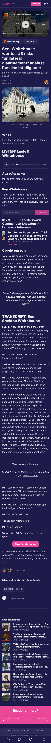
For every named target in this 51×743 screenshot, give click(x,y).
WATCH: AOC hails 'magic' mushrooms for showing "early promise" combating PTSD (31, 645)
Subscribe (36, 4)
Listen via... (30, 41)
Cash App (43, 472)
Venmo (24, 472)
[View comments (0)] (19, 739)
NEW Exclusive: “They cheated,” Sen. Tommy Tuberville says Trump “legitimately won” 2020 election (30, 685)
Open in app (13, 41)
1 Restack (25, 570)
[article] (25, 627)
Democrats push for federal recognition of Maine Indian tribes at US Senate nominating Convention (30, 665)
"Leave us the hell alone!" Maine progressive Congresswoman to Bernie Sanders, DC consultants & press (28, 695)
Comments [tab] (8, 589)
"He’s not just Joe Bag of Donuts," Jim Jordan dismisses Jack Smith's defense (30, 675)
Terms (29, 730)
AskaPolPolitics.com (32, 551)
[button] (8, 24)
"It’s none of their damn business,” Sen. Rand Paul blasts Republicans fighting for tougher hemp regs (31, 625)
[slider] (23, 33)
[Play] (6, 164)
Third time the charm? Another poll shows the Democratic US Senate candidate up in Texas (29, 635)
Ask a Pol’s (42, 293)
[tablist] (13, 589)
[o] (6, 627)
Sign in (45, 4)
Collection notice (39, 730)
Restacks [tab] (19, 589)
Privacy (23, 730)
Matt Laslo (6, 81)
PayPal (33, 472)
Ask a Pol (9, 173)
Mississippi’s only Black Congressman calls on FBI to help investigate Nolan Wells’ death (30, 655)
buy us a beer (30, 475)
